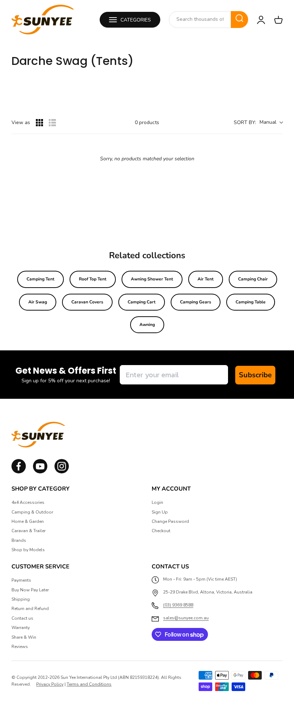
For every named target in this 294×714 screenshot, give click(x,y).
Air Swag (37, 302)
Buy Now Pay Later (30, 590)
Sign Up (160, 512)
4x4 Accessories (27, 502)
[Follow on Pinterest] (61, 472)
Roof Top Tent (92, 279)
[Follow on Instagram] (40, 472)
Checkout (161, 531)
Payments (21, 580)
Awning (147, 324)
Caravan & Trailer (28, 531)
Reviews (19, 646)
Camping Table (251, 302)
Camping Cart (142, 302)
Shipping (20, 599)
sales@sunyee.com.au (186, 618)
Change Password (170, 521)
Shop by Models (28, 550)
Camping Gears (195, 302)
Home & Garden (27, 521)
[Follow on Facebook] (18, 472)
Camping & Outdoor (32, 512)
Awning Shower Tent (152, 279)
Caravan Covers (87, 302)
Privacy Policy (49, 684)
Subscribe (255, 375)
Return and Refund (30, 608)
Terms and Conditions (89, 684)
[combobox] (200, 19)
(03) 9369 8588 (178, 605)
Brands (18, 540)
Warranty (20, 627)
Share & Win (23, 637)
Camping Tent (40, 279)
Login (157, 502)
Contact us (22, 618)
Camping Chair (253, 279)
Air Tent (206, 279)
